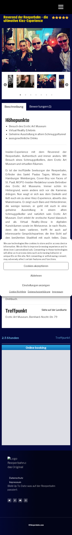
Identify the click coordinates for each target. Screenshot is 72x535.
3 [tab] (31, 95)
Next (67, 85)
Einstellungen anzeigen (36, 285)
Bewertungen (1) (40, 106)
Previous (5, 85)
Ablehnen (36, 275)
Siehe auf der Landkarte (54, 310)
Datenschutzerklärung (39, 291)
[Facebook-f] (15, 500)
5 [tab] (41, 95)
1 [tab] (20, 95)
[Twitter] (9, 500)
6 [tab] (46, 95)
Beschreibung (14, 106)
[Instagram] (26, 500)
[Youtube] (20, 500)
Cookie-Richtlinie (17, 291)
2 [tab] (25, 95)
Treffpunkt (62, 337)
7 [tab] (51, 95)
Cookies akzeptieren (36, 266)
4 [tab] (36, 95)
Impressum (57, 291)
